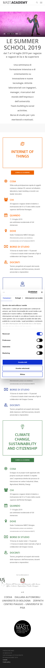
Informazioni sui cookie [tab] (34, 298)
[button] (41, 2)
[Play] (5, 34)
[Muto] (17, 34)
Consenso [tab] (6, 298)
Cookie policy (6, 662)
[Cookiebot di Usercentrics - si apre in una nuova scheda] (28, 292)
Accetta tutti (22, 362)
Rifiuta (22, 374)
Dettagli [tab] (18, 298)
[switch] (40, 340)
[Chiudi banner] (42, 292)
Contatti (5, 660)
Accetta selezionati (22, 368)
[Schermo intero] (20, 34)
